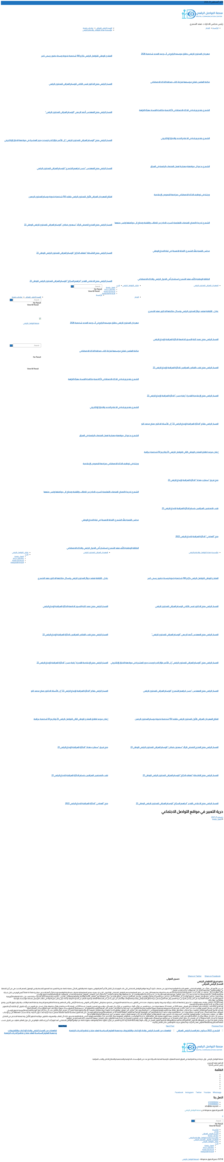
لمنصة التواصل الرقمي (190, 1159)
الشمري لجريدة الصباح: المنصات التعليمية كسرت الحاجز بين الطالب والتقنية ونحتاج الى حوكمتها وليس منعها (162, 222)
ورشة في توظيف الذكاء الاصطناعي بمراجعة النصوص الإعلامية (182, 194)
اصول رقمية (110, 287)
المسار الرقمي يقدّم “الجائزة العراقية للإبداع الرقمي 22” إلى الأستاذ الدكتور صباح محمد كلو (179, 424)
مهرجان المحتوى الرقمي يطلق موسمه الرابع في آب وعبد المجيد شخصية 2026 (175, 54)
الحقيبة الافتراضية (108, 293)
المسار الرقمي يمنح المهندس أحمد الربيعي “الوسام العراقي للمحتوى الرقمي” (78, 112)
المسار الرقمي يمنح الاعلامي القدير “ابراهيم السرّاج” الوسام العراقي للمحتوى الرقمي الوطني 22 (71, 281)
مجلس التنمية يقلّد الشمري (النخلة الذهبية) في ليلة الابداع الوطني (181, 251)
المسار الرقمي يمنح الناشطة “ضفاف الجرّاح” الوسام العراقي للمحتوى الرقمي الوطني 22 (74, 253)
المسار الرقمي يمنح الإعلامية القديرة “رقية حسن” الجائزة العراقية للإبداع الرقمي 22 (182, 395)
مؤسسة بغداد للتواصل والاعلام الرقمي (97, 30)
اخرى (118, 285)
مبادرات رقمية (88, 28)
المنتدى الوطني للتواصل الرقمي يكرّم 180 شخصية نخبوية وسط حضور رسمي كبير (76, 56)
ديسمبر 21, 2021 (217, 817)
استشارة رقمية (109, 291)
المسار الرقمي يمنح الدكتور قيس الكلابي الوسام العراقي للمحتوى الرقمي (80, 84)
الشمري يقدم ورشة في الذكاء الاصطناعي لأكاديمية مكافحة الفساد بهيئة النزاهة (174, 110)
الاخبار (208, 28)
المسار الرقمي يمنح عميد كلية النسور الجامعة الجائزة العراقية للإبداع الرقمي (185, 339)
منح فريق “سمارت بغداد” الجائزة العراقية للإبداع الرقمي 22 (193, 480)
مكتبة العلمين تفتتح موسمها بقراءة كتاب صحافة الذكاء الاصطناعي (180, 82)
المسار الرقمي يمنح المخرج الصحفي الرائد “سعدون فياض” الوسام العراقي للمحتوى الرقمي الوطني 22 (68, 224)
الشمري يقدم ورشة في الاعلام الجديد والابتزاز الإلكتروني (185, 138)
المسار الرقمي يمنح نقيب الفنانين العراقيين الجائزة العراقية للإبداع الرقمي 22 (185, 367)
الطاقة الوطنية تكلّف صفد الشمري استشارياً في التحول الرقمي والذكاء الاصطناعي (174, 279)
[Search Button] (72, 286)
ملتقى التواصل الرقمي (130, 285)
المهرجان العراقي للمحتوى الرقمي (206, 285)
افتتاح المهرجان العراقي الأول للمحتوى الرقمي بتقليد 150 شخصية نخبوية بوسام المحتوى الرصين (70, 196)
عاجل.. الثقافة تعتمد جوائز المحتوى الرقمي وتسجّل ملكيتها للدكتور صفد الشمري (183, 311)
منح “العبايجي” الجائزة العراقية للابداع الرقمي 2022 (196, 536)
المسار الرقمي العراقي (104, 28)
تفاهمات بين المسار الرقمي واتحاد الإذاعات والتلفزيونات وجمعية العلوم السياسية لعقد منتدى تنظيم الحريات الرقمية (30, 1031)
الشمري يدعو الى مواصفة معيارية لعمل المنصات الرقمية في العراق (180, 166)
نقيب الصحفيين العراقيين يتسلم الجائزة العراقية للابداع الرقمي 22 (190, 508)
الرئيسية (215, 28)
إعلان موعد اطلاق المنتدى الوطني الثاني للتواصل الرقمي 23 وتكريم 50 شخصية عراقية (181, 452)
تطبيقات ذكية (109, 289)
